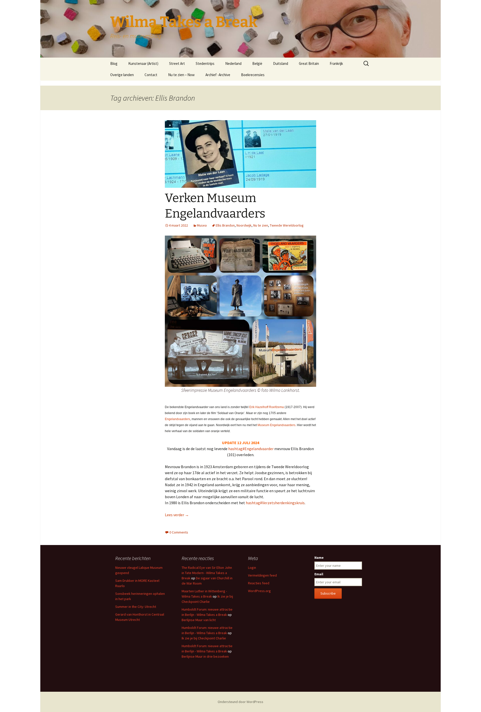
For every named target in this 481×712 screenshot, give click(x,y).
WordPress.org (259, 591)
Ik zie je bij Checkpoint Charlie (204, 638)
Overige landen (122, 74)
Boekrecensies (253, 74)
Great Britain (309, 63)
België (257, 63)
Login (252, 567)
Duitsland (280, 63)
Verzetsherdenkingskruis (275, 502)
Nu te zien (260, 225)
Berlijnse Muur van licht (199, 620)
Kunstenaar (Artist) (143, 63)
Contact (151, 74)
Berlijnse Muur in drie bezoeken (205, 656)
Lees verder (177, 514)
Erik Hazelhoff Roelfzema (266, 407)
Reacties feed (258, 583)
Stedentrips (205, 63)
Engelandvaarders (177, 419)
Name (319, 557)
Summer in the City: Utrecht (135, 606)
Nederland (233, 63)
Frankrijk (336, 63)
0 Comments (178, 532)
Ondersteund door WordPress (240, 701)
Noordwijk (244, 225)
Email (318, 574)
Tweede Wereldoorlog (287, 225)
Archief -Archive (217, 74)
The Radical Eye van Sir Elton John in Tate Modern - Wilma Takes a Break (207, 572)
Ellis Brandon (225, 225)
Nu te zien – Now (181, 74)
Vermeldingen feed (262, 575)
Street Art (177, 63)
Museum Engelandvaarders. (277, 425)
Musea (202, 225)
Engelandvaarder (251, 448)
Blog (113, 63)
